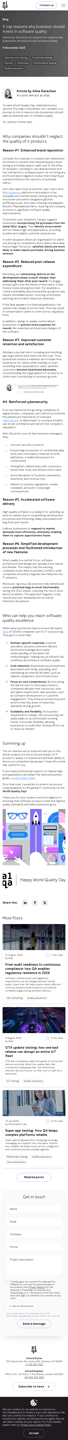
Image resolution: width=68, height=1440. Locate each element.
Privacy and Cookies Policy (36, 1424)
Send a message (34, 1324)
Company (15, 1234)
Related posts (34, 1177)
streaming (14, 192)
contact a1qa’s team (23, 778)
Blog (6, 19)
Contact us (47, 5)
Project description (21, 1259)
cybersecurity (11, 420)
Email (13, 1221)
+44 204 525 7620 (34, 1377)
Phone (14, 1246)
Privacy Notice (37, 1287)
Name (13, 1209)
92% (5, 631)
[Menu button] (63, 5)
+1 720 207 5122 (34, 1364)
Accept (34, 1433)
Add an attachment (23, 1306)
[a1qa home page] (5, 5)
